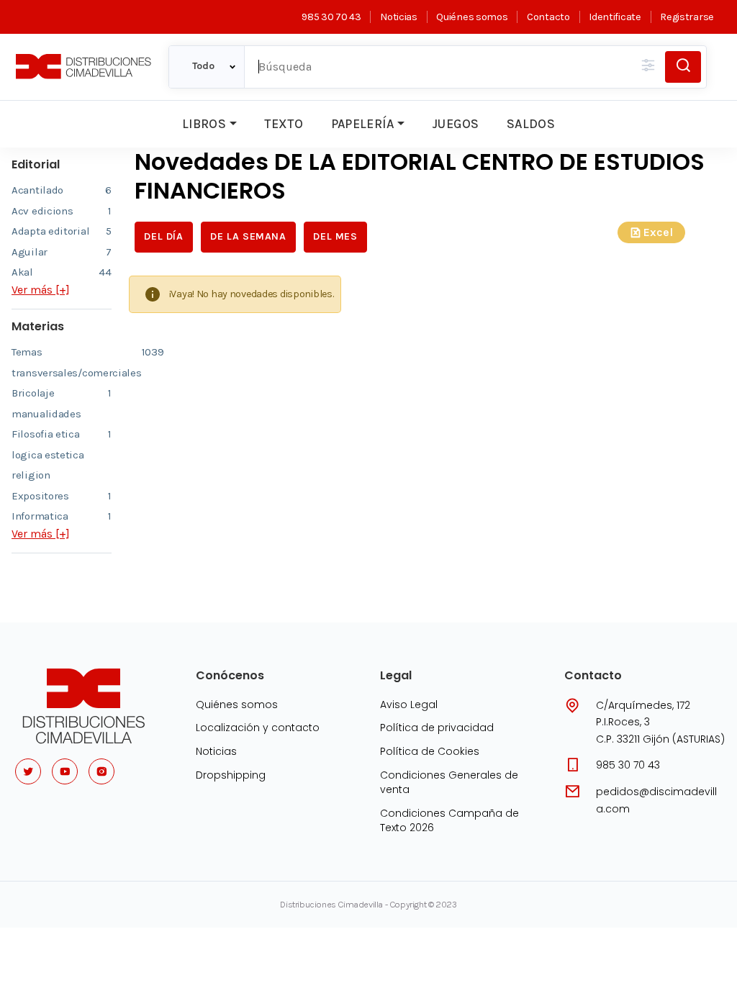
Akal (62, 272)
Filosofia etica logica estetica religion (62, 454)
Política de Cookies (429, 751)
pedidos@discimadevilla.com (656, 800)
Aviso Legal (409, 704)
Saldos (531, 124)
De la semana (248, 236)
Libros (204, 124)
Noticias (398, 17)
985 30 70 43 (331, 17)
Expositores (62, 495)
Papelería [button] (362, 124)
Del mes (335, 236)
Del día (163, 236)
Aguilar (62, 251)
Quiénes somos (471, 17)
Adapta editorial (62, 231)
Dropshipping (231, 775)
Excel (658, 232)
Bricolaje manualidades (62, 403)
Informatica (62, 515)
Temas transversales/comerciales (62, 362)
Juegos (455, 124)
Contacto (548, 17)
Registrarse (687, 17)
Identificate (615, 17)
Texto (283, 124)
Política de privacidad (437, 727)
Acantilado (62, 190)
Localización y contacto (258, 727)
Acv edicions (62, 210)
